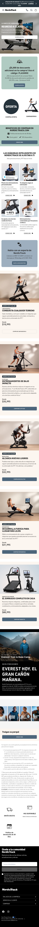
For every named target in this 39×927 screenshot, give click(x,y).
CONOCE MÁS (19, 142)
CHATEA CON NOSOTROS (19, 263)
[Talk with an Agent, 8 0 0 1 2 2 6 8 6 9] (27, 10)
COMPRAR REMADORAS (19, 552)
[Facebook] (3, 911)
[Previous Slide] (2, 3)
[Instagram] (8, 911)
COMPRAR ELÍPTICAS (19, 408)
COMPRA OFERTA (19, 37)
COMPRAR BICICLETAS (19, 479)
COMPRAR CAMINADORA (19, 42)
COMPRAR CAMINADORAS (19, 331)
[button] (3, 10)
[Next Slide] (36, 3)
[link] (10, 10)
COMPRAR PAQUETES (19, 619)
